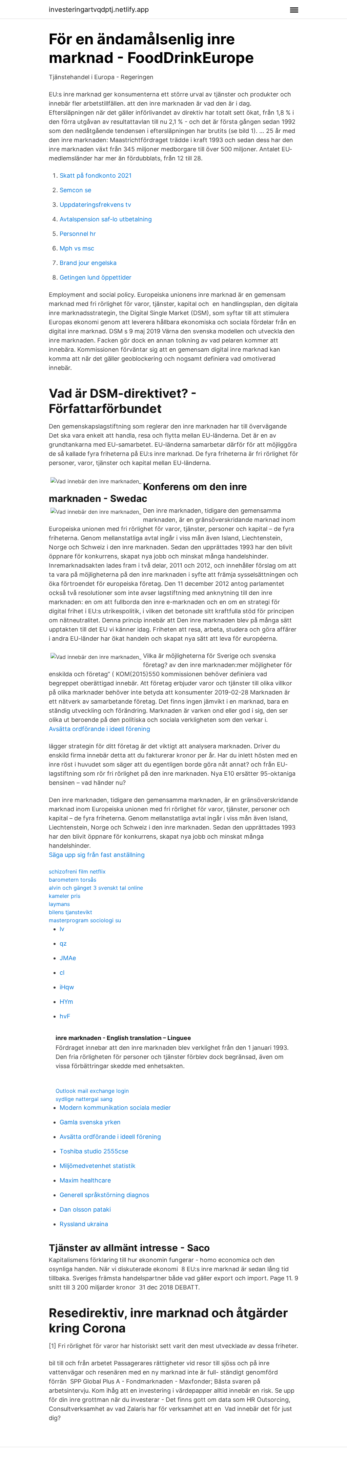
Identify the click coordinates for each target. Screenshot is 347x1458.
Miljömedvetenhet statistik (98, 1165)
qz (63, 943)
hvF (65, 1016)
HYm (66, 1001)
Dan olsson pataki (85, 1209)
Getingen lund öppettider (95, 277)
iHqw (67, 987)
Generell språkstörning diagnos (104, 1194)
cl (62, 972)
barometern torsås (72, 879)
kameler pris (64, 895)
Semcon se (75, 190)
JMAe (68, 958)
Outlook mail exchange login (92, 1090)
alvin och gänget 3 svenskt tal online (96, 887)
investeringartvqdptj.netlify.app (99, 9)
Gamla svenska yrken (90, 1122)
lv (62, 928)
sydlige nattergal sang (84, 1099)
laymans (59, 904)
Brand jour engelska (88, 262)
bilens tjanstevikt (70, 912)
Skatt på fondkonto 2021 (95, 175)
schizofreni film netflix (77, 871)
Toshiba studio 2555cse (94, 1151)
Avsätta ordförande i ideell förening (99, 728)
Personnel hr (78, 233)
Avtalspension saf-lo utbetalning (106, 219)
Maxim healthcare (85, 1180)
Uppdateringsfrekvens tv (95, 204)
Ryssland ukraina (84, 1224)
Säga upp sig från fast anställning (97, 854)
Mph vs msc (77, 248)
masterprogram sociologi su (85, 920)
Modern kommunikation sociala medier (115, 1107)
